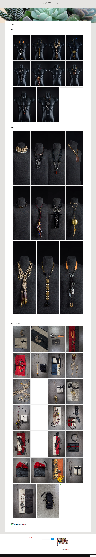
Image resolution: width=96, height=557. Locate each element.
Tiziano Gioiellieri (67, 549)
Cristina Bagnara (83, 519)
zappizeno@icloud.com (31, 537)
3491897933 (30, 539)
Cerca (52, 538)
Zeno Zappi (48, 2)
